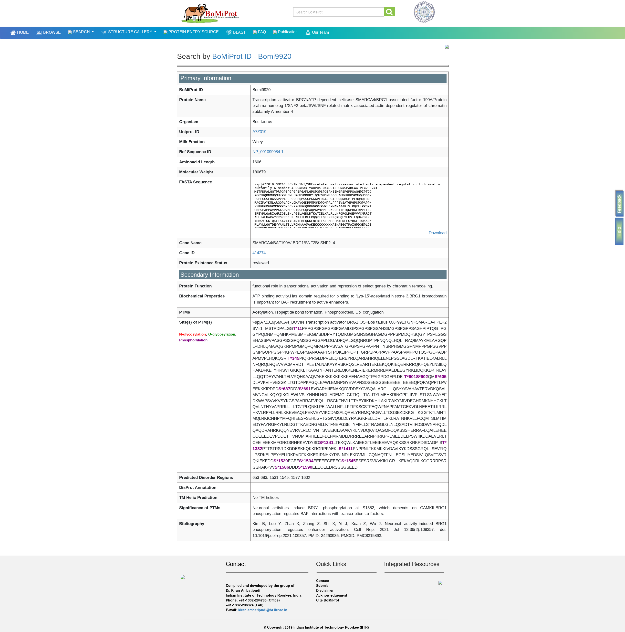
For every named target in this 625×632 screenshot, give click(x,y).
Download (438, 233)
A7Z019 (259, 131)
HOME (23, 32)
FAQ (261, 32)
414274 (259, 253)
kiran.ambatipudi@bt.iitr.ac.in (262, 609)
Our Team (320, 32)
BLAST (239, 32)
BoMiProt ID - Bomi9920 (252, 56)
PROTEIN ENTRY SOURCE (193, 32)
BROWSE (51, 32)
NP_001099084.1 (267, 151)
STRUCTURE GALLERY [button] (130, 32)
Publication (287, 32)
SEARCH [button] (81, 32)
